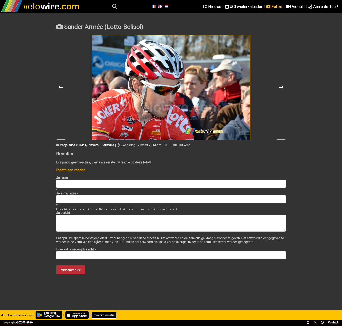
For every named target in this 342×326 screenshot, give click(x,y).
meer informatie (104, 315)
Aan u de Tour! (325, 6)
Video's (297, 6)
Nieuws (214, 6)
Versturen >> (71, 270)
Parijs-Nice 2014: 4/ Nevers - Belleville (87, 145)
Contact (333, 322)
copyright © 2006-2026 (18, 322)
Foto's (276, 6)
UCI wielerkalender (245, 6)
